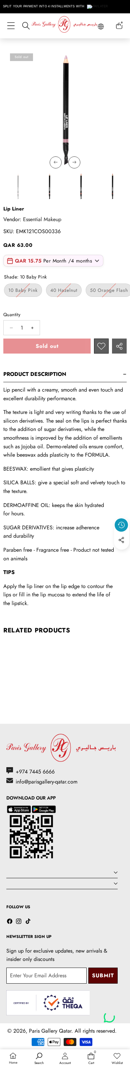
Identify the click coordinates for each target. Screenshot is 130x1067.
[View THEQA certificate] (48, 1002)
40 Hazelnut (66, 292)
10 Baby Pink (25, 292)
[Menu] (10, 25)
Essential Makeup (42, 219)
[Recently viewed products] (121, 525)
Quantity (11, 314)
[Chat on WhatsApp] (109, 1015)
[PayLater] (98, 7)
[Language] (100, 26)
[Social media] (121, 540)
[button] (121, 555)
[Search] (25, 25)
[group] (17, 186)
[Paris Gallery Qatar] (65, 25)
